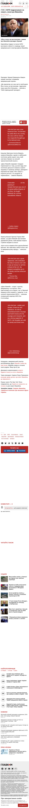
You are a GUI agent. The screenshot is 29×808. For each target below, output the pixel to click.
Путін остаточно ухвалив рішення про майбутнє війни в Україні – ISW (17, 693)
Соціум (4, 574)
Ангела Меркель (14, 434)
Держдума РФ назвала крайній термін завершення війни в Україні (17, 699)
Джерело (2, 432)
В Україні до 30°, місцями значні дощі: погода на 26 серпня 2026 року (14, 725)
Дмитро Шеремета (5, 14)
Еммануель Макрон (19, 436)
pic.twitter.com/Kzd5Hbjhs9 (16, 197)
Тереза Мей (3, 436)
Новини (4, 712)
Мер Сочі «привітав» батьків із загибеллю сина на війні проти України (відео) (18, 610)
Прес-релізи (6, 747)
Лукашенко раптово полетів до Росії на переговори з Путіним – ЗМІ (12, 720)
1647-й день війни (5, 6)
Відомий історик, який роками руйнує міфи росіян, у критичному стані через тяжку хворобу (17, 705)
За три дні (10, 670)
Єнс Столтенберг (4, 438)
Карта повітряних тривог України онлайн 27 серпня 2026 (16, 681)
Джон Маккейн (11, 436)
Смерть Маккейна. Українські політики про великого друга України (14, 390)
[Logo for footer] (6, 765)
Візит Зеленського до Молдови (20, 6)
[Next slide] (28, 6)
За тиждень (3, 670)
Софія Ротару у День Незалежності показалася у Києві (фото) (17, 687)
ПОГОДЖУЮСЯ (23, 805)
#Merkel (17, 183)
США (5, 434)
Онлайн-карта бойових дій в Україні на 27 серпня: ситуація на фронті (16, 675)
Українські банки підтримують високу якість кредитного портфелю (17, 751)
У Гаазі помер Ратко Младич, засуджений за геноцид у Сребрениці (18, 602)
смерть (21, 434)
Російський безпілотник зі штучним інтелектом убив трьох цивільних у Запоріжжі (14, 736)
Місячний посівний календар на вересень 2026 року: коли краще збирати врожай (14, 715)
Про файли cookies (5, 805)
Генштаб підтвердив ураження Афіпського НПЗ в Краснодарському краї (14, 731)
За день (15, 670)
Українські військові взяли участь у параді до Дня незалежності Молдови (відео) (17, 587)
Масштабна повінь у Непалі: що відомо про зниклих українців (18, 578)
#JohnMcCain (19, 185)
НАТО (8, 434)
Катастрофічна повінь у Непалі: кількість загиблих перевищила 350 (17, 594)
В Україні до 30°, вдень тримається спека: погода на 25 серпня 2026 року (12, 741)
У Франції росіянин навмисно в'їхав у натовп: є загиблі (18, 617)
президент (12, 438)
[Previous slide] (25, 6)
